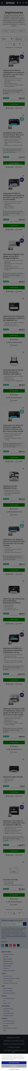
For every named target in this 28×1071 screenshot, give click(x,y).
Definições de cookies (14, 1069)
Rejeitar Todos (14, 1065)
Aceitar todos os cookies (14, 1062)
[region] (14, 1062)
